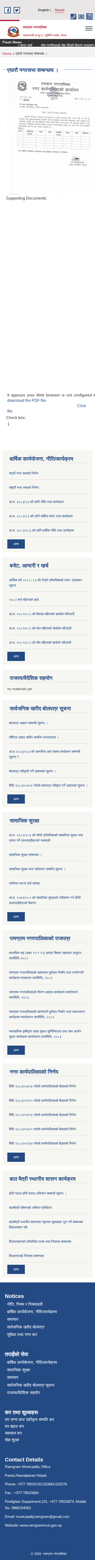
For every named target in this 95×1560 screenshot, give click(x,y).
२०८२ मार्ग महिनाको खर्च (24, 600)
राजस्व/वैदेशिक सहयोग (23, 1392)
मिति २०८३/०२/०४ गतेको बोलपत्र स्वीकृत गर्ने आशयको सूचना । (48, 785)
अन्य (16, 544)
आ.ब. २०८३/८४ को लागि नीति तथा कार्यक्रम (36, 502)
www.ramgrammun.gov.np (41, 1525)
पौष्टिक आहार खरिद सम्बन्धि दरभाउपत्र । (34, 737)
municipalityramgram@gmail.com (42, 1516)
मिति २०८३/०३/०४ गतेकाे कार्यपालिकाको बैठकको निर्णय (42, 1086)
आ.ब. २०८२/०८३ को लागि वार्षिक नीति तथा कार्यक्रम (41, 530)
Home (7, 53)
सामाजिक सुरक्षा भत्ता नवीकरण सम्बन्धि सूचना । (37, 869)
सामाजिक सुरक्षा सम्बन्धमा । (25, 855)
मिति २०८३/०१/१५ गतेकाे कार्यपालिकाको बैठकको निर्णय (42, 1100)
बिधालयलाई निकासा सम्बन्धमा (26, 1256)
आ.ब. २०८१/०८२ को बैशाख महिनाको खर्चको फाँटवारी (41, 614)
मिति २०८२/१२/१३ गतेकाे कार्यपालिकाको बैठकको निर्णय (42, 1115)
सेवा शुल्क (12, 1440)
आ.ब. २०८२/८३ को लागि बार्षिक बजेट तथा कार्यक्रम (41, 516)
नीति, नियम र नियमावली (25, 1304)
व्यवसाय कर (13, 1433)
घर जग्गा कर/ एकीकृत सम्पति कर (29, 1419)
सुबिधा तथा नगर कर (22, 1334)
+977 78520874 (61, 1501)
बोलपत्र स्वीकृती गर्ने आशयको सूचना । (32, 771)
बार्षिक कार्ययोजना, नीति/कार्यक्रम (32, 1312)
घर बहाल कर (14, 1426)
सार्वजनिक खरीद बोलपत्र (25, 1327)
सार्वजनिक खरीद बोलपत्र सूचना (30, 1385)
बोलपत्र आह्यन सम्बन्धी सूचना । (28, 723)
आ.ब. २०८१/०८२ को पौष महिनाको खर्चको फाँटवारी (40, 642)
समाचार (12, 1319)
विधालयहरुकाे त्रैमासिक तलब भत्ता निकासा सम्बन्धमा (40, 1241)
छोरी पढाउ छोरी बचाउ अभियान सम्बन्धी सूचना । (37, 1193)
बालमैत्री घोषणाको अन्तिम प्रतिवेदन (30, 1208)
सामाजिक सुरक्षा (18, 1370)
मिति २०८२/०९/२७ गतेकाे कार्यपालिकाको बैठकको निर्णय (42, 1143)
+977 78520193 (29, 1484)
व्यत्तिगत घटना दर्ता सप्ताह (24, 883)
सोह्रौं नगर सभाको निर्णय (24, 487)
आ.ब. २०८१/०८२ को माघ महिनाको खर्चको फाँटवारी (40, 628)
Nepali (59, 10)
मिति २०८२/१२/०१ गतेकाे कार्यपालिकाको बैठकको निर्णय (42, 1129)
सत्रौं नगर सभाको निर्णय (23, 473)
